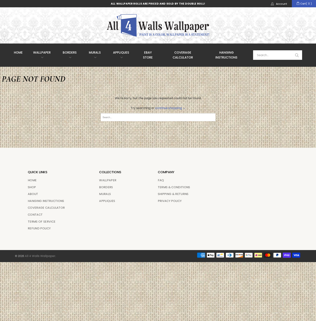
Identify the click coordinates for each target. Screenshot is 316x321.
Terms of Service (41, 221)
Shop (32, 187)
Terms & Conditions (174, 187)
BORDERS (106, 187)
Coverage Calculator (46, 208)
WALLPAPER (42, 52)
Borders (70, 52)
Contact (35, 215)
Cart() (306, 3)
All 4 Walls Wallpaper (40, 256)
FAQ (161, 180)
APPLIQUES (121, 52)
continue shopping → (170, 108)
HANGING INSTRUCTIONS (226, 55)
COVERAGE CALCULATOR (183, 55)
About (33, 194)
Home (18, 52)
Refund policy (39, 228)
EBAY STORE (148, 55)
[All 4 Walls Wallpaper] (158, 25)
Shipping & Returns (173, 194)
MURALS (95, 52)
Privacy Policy (170, 201)
